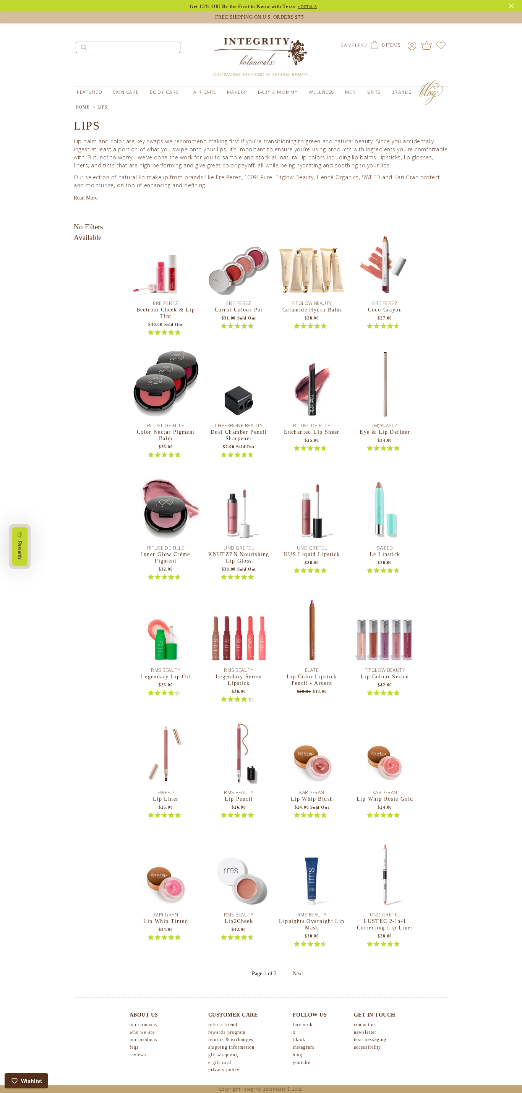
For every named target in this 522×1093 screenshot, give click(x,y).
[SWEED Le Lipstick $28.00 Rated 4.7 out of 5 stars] (384, 508)
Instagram (303, 1047)
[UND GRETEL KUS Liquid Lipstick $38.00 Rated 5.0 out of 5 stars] (311, 508)
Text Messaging (370, 1039)
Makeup (237, 92)
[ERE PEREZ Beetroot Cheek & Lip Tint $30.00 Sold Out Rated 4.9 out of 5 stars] (165, 263)
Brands (401, 92)
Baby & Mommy (278, 92)
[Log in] (412, 45)
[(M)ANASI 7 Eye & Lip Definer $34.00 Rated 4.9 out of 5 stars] (384, 386)
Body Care (164, 92)
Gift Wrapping (223, 1054)
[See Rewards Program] (426, 45)
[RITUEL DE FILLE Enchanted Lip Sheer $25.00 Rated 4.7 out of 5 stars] (311, 386)
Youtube (301, 1062)
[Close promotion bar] (512, 5)
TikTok (299, 1039)
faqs (134, 1047)
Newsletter (365, 1032)
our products (143, 1039)
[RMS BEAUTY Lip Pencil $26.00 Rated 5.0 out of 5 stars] (238, 753)
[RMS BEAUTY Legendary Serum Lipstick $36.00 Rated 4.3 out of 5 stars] (238, 630)
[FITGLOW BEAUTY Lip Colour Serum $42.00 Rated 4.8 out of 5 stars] (384, 630)
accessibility (367, 1047)
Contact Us (365, 1024)
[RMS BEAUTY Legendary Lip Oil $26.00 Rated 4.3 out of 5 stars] (165, 630)
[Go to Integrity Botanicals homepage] (261, 53)
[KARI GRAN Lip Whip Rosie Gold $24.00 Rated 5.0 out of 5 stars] (384, 753)
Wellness (321, 92)
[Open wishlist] (441, 45)
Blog (297, 1054)
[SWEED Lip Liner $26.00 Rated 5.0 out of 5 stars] (165, 753)
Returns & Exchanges (230, 1039)
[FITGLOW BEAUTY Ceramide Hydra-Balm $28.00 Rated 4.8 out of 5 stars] (311, 263)
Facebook (303, 1024)
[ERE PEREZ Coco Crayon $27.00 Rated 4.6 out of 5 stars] (384, 263)
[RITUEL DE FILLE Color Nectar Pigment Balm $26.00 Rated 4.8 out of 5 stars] (165, 386)
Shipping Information (231, 1047)
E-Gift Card (219, 1062)
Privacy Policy (224, 1069)
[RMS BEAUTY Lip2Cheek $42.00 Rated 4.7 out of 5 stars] (238, 875)
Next (298, 973)
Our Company (144, 1024)
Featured (89, 92)
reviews (138, 1054)
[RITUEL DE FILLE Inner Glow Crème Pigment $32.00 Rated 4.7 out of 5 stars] (165, 508)
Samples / (353, 45)
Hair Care (203, 92)
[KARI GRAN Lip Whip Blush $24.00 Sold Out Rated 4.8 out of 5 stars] (311, 753)
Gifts (373, 92)
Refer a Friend (222, 1024)
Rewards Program (227, 1032)
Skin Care (126, 92)
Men (350, 92)
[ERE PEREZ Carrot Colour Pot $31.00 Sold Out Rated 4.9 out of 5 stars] (238, 263)
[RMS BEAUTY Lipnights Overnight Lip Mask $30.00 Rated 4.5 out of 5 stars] (311, 875)
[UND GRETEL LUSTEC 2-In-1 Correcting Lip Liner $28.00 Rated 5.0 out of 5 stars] (384, 875)
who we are (142, 1032)
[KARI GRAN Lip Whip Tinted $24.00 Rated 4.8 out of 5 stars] (165, 875)
